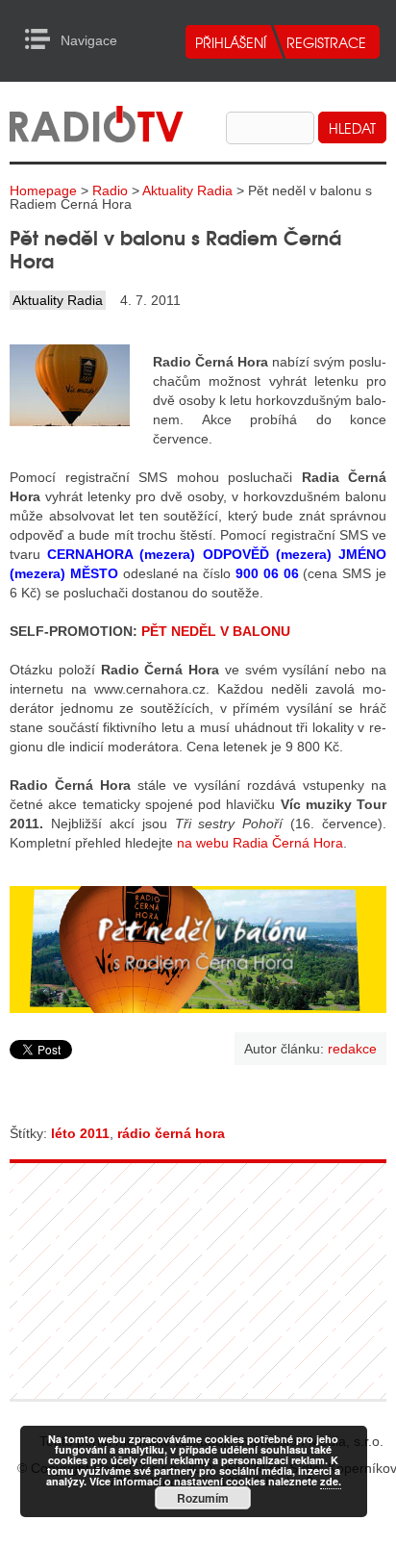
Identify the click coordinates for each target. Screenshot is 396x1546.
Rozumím (203, 1498)
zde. (330, 1481)
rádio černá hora (171, 1133)
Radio (110, 190)
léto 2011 (80, 1133)
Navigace (43, 39)
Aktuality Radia (187, 190)
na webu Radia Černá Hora (260, 842)
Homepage (43, 190)
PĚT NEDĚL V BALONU (215, 631)
